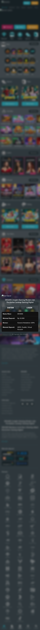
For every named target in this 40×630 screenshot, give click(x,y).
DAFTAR (10, 308)
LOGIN (29, 308)
